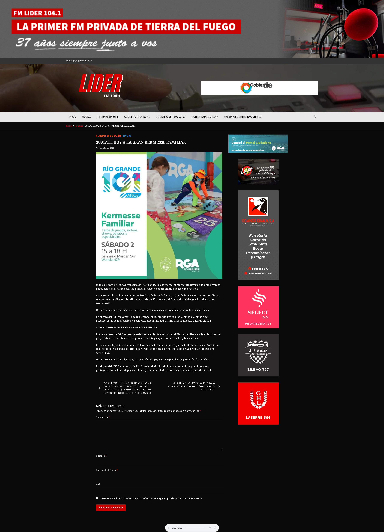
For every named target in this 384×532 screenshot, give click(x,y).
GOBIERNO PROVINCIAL (137, 117)
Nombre (101, 456)
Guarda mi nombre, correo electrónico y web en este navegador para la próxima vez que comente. (151, 498)
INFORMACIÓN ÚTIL (107, 117)
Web (98, 484)
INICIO (72, 117)
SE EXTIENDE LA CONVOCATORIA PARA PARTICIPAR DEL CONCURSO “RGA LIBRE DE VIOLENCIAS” (191, 386)
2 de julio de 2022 (106, 148)
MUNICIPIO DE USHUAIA (204, 117)
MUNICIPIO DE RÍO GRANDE (170, 117)
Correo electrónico (107, 470)
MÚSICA (86, 117)
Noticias (126, 136)
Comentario (103, 417)
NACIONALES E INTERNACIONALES (242, 117)
